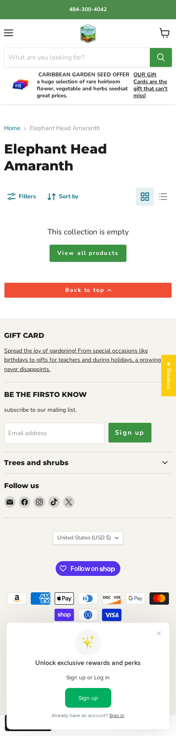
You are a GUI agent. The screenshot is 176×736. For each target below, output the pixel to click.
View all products (88, 253)
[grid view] (145, 197)
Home (12, 128)
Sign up (130, 432)
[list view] (163, 197)
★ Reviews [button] (169, 375)
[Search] (161, 57)
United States (84, 537)
